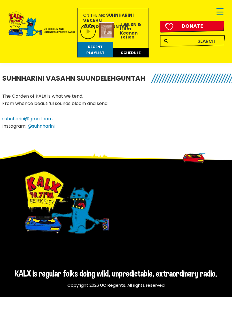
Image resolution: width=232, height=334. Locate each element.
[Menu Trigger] (220, 12)
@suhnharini (41, 126)
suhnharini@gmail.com (27, 118)
